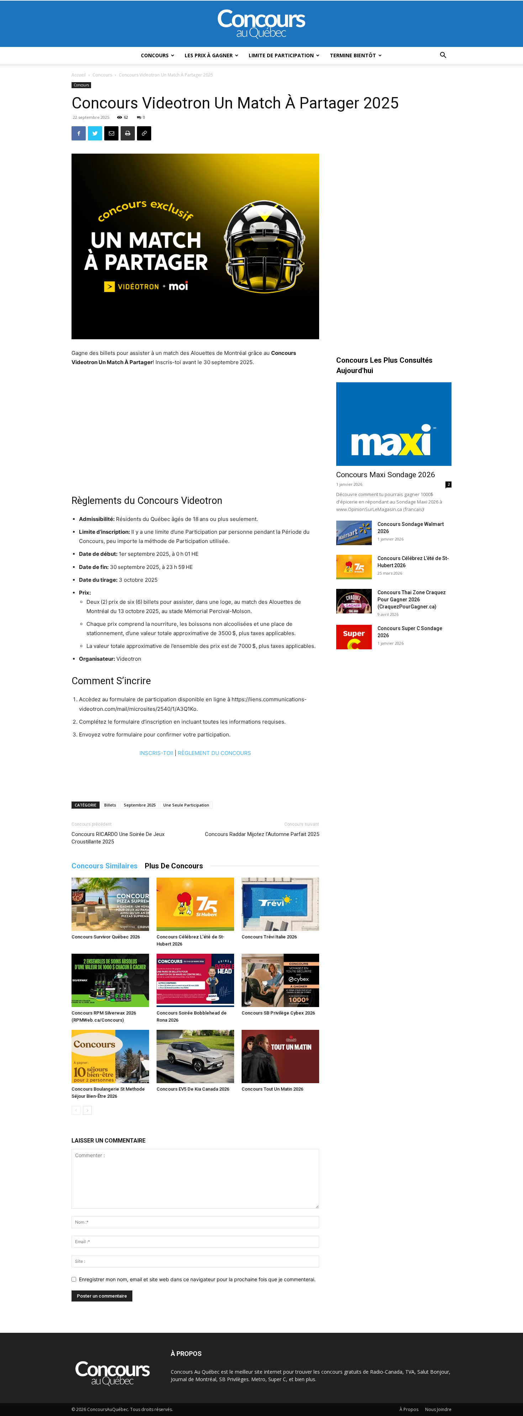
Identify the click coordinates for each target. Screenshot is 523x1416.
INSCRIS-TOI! (156, 753)
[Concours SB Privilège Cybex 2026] (280, 980)
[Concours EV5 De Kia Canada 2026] (195, 1056)
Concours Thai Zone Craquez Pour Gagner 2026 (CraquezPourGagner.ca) (411, 599)
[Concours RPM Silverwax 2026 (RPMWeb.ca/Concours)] (110, 980)
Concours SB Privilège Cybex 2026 (278, 1013)
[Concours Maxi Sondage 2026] (393, 424)
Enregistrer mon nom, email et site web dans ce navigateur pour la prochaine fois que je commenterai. (197, 1279)
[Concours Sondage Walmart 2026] (354, 533)
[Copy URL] (144, 133)
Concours (155, 55)
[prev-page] (76, 1110)
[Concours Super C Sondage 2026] (354, 637)
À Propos (409, 1409)
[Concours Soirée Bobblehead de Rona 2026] (195, 980)
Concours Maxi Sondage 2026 (385, 474)
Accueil (79, 75)
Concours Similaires (105, 866)
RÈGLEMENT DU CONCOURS (214, 753)
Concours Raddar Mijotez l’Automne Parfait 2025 (262, 834)
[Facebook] (79, 133)
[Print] (128, 133)
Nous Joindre (438, 1409)
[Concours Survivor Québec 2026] (110, 904)
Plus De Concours (174, 866)
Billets (110, 805)
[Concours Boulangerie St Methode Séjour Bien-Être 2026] (110, 1056)
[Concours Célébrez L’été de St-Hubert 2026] (195, 904)
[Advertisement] (195, 426)
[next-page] (87, 1110)
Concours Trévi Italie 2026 (269, 936)
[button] (442, 56)
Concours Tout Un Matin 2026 (272, 1089)
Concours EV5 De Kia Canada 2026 (193, 1089)
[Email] (111, 133)
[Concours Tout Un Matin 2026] (280, 1056)
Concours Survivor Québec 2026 (106, 936)
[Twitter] (95, 133)
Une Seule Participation (186, 805)
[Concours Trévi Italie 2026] (280, 904)
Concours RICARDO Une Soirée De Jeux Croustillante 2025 (118, 838)
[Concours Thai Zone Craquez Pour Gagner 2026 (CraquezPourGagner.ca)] (354, 601)
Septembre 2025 (139, 805)
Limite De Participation (281, 55)
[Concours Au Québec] (261, 24)
